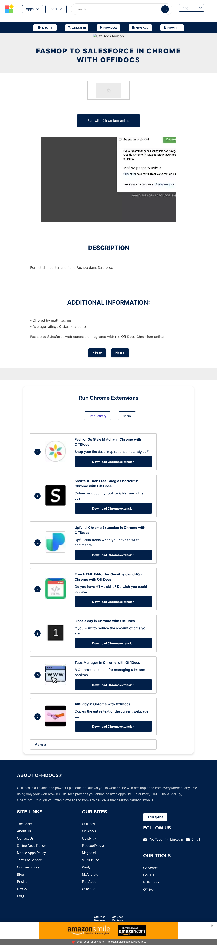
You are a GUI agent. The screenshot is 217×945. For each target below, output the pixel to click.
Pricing (22, 881)
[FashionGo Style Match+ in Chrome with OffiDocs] (56, 460)
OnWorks (89, 831)
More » (40, 744)
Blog (20, 874)
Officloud (88, 889)
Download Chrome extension (113, 461)
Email (195, 839)
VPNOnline (90, 860)
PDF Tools (151, 882)
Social (127, 416)
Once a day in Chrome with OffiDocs (105, 621)
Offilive (148, 889)
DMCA (22, 889)
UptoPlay (89, 838)
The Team (24, 824)
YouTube (155, 839)
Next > (120, 352)
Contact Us (25, 838)
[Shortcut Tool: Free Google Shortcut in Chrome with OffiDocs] (56, 505)
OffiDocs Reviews (99, 918)
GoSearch (151, 868)
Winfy (86, 867)
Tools (53, 9)
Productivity (97, 416)
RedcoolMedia (93, 845)
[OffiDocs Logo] (9, 9)
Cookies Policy (28, 867)
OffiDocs (88, 824)
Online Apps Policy (31, 845)
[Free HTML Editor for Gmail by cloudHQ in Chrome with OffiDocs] (56, 598)
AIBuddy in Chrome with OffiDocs (102, 704)
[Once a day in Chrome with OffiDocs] (56, 642)
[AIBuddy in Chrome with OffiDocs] (56, 725)
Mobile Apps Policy (31, 853)
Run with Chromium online (108, 120)
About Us (24, 831)
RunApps (89, 881)
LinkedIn (176, 839)
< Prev (97, 352)
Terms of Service (29, 860)
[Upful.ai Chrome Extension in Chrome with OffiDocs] (56, 551)
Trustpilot (155, 817)
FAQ (20, 896)
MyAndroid (90, 874)
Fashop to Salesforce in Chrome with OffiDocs (108, 55)
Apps (30, 9)
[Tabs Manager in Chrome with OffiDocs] (56, 684)
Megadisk (89, 853)
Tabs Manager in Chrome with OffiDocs (107, 662)
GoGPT (149, 875)
